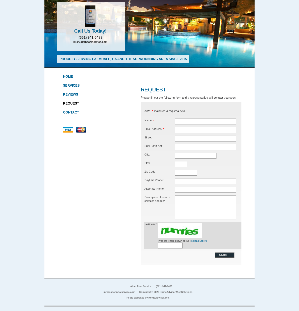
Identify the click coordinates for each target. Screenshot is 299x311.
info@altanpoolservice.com (90, 42)
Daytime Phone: (154, 180)
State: (147, 163)
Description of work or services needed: (157, 199)
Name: (149, 120)
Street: (148, 137)
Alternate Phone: (154, 188)
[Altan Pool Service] (91, 16)
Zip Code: (150, 171)
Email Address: (154, 129)
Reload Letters (199, 240)
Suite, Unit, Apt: (153, 146)
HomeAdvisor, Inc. (158, 297)
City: (147, 154)
